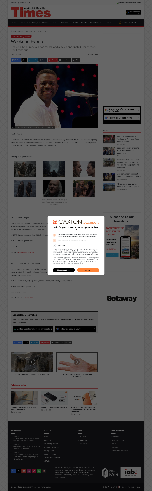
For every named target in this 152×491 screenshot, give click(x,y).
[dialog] (76, 245)
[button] (76, 245)
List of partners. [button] (93, 254)
